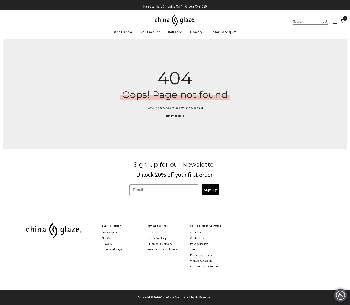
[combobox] (306, 21)
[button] (310, 21)
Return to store (175, 115)
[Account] (335, 21)
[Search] (324, 21)
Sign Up (210, 190)
